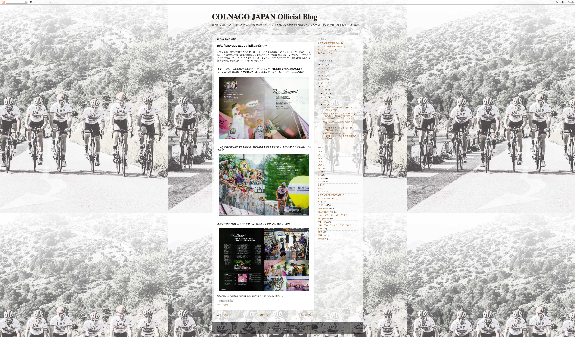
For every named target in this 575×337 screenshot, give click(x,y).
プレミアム (323, 222)
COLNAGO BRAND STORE (329, 195)
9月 (325, 101)
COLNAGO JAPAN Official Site (331, 43)
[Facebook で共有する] (229, 300)
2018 (323, 76)
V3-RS (321, 202)
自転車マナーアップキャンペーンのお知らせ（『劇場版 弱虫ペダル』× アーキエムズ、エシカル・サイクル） (339, 116)
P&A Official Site (325, 53)
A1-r (320, 172)
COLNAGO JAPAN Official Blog (264, 16)
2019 (323, 72)
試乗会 (321, 235)
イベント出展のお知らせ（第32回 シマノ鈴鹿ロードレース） (340, 129)
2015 (323, 87)
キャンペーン (324, 208)
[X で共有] (226, 300)
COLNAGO (322, 192)
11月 (326, 93)
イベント (322, 205)
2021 (323, 65)
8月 (325, 104)
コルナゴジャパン (326, 212)
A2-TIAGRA (323, 182)
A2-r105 (321, 178)
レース (321, 229)
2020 (323, 68)
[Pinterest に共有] (231, 300)
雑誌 (226, 305)
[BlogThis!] (223, 300)
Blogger (304, 329)
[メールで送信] (220, 300)
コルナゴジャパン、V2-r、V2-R (332, 215)
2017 (323, 79)
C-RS (320, 185)
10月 (326, 97)
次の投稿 (222, 314)
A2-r (320, 175)
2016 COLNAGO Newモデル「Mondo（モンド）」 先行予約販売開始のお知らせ (339, 136)
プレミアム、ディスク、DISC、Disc (333, 225)
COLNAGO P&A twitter (327, 50)
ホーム (264, 314)
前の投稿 (306, 314)
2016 (323, 83)
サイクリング (324, 219)
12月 (326, 90)
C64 (320, 188)
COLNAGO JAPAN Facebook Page (332, 47)
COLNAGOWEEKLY (326, 198)
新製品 (321, 239)
